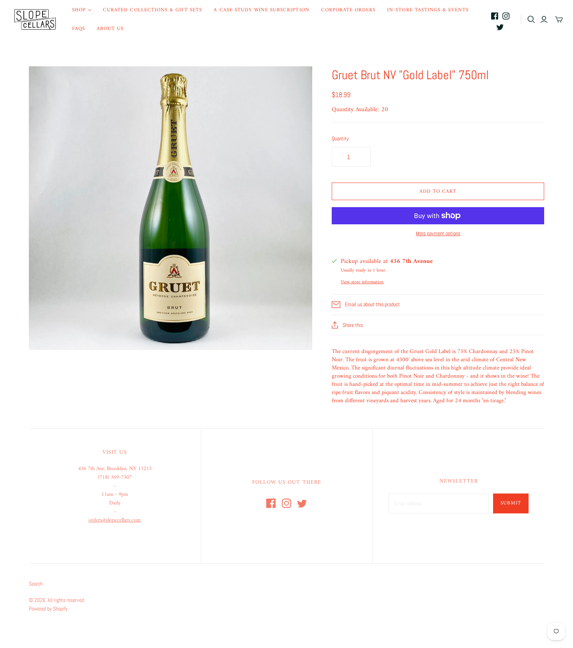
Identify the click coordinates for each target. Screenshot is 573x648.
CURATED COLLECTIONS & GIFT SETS (152, 9)
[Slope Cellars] (35, 19)
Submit (510, 503)
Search (35, 583)
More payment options (438, 233)
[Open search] (531, 19)
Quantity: (341, 138)
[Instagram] (505, 16)
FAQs (78, 28)
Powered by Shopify (48, 608)
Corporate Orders (348, 9)
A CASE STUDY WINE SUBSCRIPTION (261, 9)
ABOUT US (110, 28)
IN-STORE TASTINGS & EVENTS (428, 9)
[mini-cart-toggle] (559, 19)
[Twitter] (500, 26)
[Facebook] (495, 16)
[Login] (544, 19)
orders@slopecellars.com (114, 520)
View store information (362, 282)
